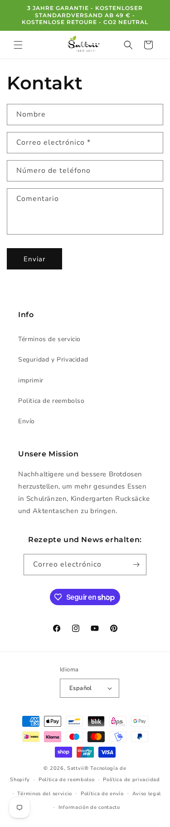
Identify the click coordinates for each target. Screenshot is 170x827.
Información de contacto (89, 807)
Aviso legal (146, 793)
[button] (18, 45)
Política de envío (102, 793)
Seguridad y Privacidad (53, 359)
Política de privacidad (131, 779)
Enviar (34, 259)
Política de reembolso (67, 779)
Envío (26, 421)
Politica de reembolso (51, 400)
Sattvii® (78, 768)
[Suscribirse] (136, 564)
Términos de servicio (49, 339)
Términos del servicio (44, 793)
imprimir (31, 380)
